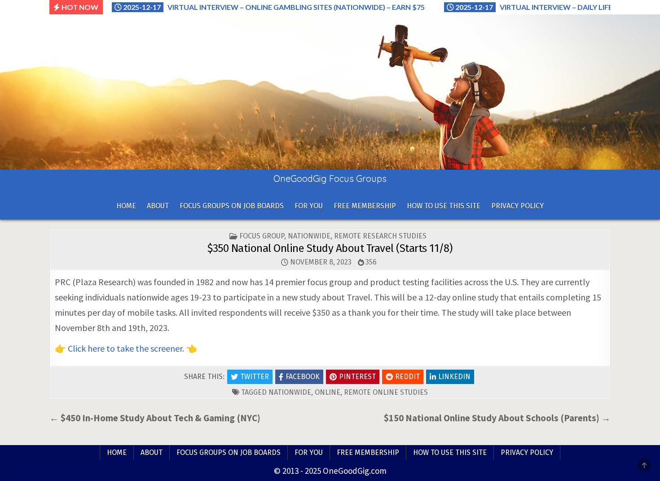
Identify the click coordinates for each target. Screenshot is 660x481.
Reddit (407, 376)
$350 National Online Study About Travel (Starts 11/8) (330, 248)
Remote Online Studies (386, 392)
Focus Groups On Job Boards (232, 206)
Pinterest (357, 376)
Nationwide (309, 236)
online (327, 392)
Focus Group (261, 236)
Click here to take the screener (125, 348)
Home (126, 206)
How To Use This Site (443, 206)
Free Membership (365, 206)
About (158, 206)
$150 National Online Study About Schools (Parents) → (497, 418)
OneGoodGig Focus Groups (330, 178)
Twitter (254, 376)
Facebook (303, 376)
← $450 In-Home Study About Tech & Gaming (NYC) (154, 418)
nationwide (289, 392)
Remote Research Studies (380, 236)
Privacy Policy (517, 206)
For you (309, 206)
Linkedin (454, 376)
